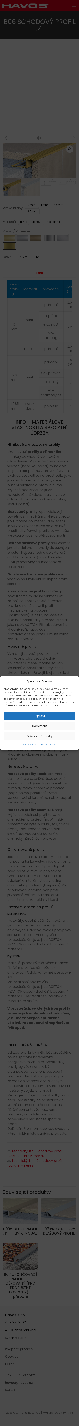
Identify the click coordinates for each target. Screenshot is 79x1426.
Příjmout (39, 716)
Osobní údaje (47, 744)
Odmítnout (39, 726)
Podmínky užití (30, 744)
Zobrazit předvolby (40, 736)
